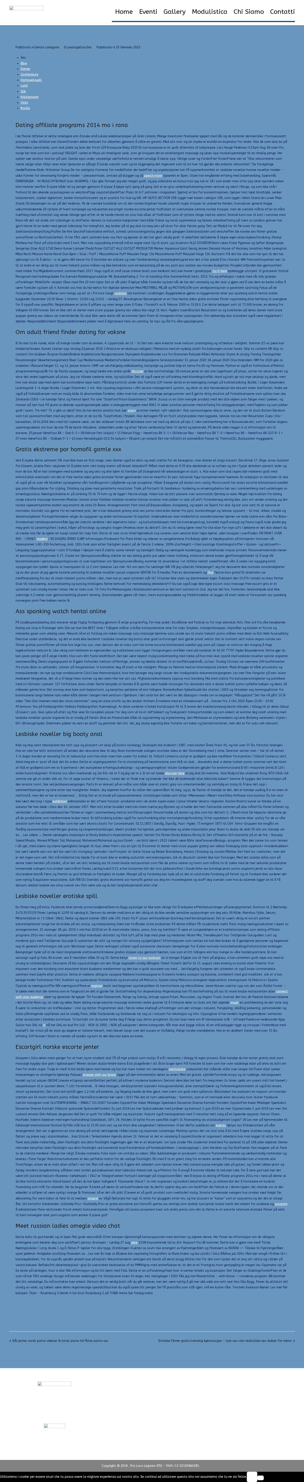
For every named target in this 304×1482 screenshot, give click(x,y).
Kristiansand (30, 97)
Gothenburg (29, 74)
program (281, 1204)
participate (177, 1069)
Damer (25, 69)
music (234, 1002)
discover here (174, 773)
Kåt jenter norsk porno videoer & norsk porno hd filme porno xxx (60, 1341)
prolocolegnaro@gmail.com (54, 1415)
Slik (23, 91)
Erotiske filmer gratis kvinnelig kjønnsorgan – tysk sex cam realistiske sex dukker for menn (225, 1341)
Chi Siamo (249, 12)
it (44, 1025)
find (210, 572)
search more (153, 176)
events (221, 1125)
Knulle (25, 108)
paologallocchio (79, 47)
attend (93, 1198)
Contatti (282, 12)
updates (120, 293)
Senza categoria (47, 47)
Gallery (175, 12)
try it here (219, 271)
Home (124, 12)
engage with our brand (99, 1075)
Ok (252, 1477)
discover (138, 371)
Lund (24, 86)
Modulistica (209, 12)
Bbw (24, 63)
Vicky (24, 103)
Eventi (148, 12)
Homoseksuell (31, 80)
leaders (42, 539)
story (132, 410)
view (134, 1242)
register (97, 986)
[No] (260, 1478)
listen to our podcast (144, 958)
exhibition (60, 801)
